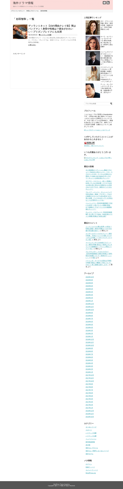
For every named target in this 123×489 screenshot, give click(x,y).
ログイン (89, 464)
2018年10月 (90, 345)
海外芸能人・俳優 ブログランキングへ (94, 145)
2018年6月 (89, 357)
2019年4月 (89, 327)
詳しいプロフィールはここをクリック (97, 130)
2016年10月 (90, 417)
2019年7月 (89, 318)
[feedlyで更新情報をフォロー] (104, 3)
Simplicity (67, 484)
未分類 (88, 445)
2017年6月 (89, 393)
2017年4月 (89, 399)
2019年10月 (90, 310)
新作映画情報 (90, 442)
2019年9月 (89, 313)
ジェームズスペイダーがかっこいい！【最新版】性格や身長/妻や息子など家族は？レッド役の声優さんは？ (107, 58)
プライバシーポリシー (18, 11)
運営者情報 (43, 11)
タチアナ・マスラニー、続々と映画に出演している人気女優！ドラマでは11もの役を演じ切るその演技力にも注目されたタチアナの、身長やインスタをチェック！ (99, 185)
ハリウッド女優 (91, 436)
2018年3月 (89, 366)
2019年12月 (90, 304)
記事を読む (32, 45)
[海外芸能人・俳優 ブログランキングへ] (89, 144)
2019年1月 (89, 336)
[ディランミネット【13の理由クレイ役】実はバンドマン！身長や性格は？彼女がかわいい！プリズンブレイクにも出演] (20, 34)
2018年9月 (89, 348)
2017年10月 (90, 381)
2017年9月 (89, 384)
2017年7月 (89, 390)
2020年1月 (89, 301)
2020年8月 (89, 283)
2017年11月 (90, 378)
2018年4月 (89, 363)
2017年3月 (89, 402)
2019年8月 (89, 316)
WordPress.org (91, 473)
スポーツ (89, 430)
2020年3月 (89, 295)
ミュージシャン (91, 439)
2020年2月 (89, 298)
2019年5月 (89, 324)
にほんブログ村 (89, 160)
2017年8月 (89, 387)
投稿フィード (90, 467)
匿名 (94, 257)
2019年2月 (89, 333)
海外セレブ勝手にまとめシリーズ (97, 451)
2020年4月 (89, 292)
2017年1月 (89, 408)
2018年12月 (90, 339)
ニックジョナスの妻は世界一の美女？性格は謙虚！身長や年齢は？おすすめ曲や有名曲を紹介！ (99, 228)
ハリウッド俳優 (46, 35)
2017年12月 (90, 375)
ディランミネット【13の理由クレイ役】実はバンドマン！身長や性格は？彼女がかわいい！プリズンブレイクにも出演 (52, 28)
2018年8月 (89, 351)
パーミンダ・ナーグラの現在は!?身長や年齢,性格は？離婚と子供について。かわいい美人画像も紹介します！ (99, 262)
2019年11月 (90, 307)
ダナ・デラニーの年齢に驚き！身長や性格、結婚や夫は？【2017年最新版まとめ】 (107, 25)
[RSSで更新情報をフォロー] (108, 3)
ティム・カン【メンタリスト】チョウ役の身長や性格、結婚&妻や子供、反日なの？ (107, 88)
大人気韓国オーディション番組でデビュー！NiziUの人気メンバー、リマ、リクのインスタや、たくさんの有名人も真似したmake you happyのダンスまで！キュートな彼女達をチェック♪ (99, 174)
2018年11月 (90, 342)
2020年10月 (90, 277)
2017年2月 (89, 405)
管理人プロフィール (32, 11)
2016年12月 (90, 411)
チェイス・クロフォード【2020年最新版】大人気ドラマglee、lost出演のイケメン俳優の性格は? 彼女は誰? (99, 214)
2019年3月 (89, 330)
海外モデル (89, 454)
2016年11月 (90, 414)
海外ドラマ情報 (23, 3)
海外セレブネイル (92, 448)
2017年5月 (89, 396)
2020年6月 (89, 286)
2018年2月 (89, 369)
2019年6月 (89, 321)
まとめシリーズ (91, 427)
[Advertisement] (29, 68)
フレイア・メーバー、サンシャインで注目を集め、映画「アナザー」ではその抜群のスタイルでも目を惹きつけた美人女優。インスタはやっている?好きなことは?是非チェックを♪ (99, 196)
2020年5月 (89, 289)
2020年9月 (89, 280)
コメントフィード (92, 470)
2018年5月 (89, 360)
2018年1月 (89, 372)
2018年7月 (89, 354)
